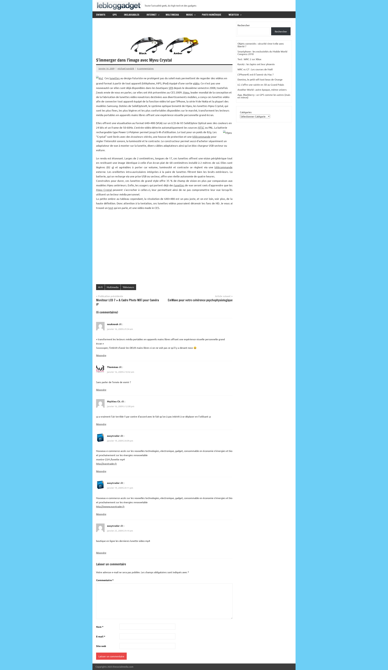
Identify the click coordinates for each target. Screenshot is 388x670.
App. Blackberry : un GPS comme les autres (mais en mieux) (263, 96)
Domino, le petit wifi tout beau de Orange (260, 79)
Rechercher (243, 25)
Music (189, 14)
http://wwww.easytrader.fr (110, 506)
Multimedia (172, 14)
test (110, 207)
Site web (101, 646)
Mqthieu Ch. (114, 401)
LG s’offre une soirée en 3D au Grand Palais (260, 84)
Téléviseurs (128, 287)
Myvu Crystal (104, 189)
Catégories (246, 112)
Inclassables (131, 14)
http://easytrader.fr (106, 463)
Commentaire (105, 580)
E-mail (100, 636)
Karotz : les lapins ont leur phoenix (256, 64)
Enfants (100, 14)
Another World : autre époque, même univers (262, 89)
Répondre (101, 355)
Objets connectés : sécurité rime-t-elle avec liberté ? (260, 45)
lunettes (115, 78)
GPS (115, 14)
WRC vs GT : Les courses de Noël (255, 69)
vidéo (196, 83)
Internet (152, 14)
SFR (171, 87)
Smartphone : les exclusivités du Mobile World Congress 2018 (262, 53)
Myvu (186, 92)
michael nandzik (125, 68)
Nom (99, 626)
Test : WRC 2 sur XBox (249, 59)
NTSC (201, 127)
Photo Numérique (211, 14)
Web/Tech (234, 14)
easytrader (113, 435)
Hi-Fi (100, 287)
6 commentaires (145, 68)
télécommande (201, 136)
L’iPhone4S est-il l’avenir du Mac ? (255, 74)
